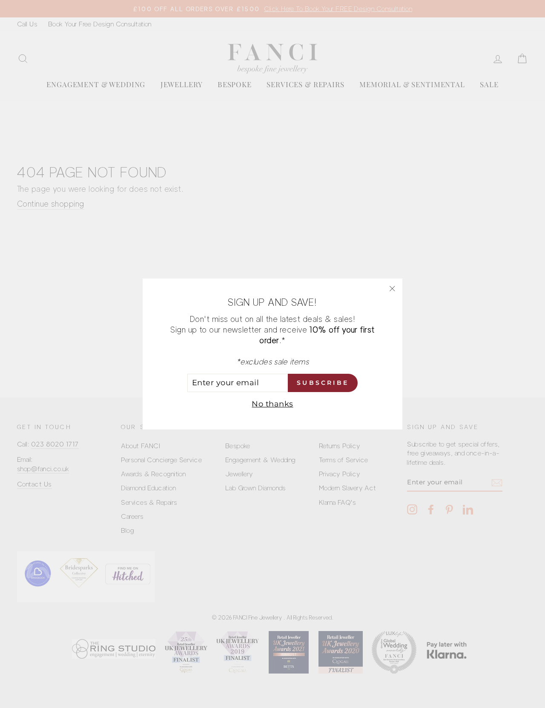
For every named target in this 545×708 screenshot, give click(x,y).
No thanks (272, 404)
